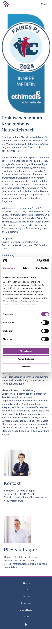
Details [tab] (26, 268)
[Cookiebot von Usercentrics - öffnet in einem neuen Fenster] (37, 260)
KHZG (26, 589)
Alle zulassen (26, 351)
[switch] (45, 322)
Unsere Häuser (26, 610)
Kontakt (26, 616)
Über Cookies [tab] (42, 268)
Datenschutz (26, 596)
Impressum (26, 603)
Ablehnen (26, 366)
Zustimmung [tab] (9, 268)
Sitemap (26, 583)
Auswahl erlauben (26, 359)
